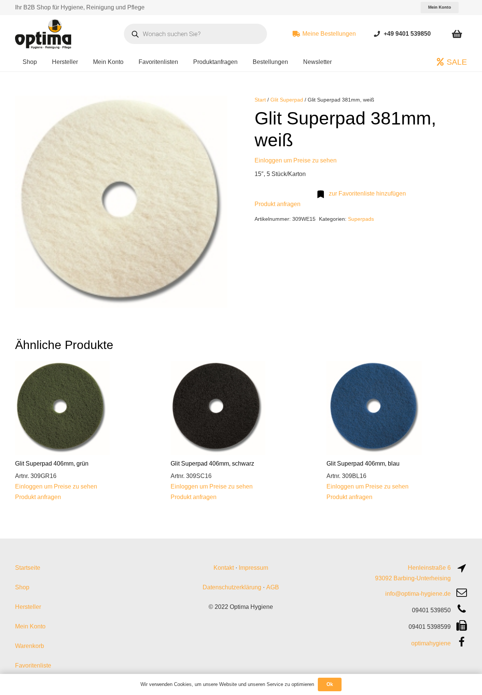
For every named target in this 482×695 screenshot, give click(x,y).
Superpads (361, 219)
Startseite (27, 567)
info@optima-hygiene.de (418, 593)
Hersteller (28, 607)
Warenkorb (29, 646)
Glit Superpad (286, 100)
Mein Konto (30, 626)
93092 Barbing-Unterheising (413, 578)
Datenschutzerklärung (232, 587)
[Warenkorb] (457, 34)
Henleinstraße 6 (429, 567)
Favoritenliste (33, 665)
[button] (215, 108)
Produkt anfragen (277, 204)
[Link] (377, 33)
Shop (22, 587)
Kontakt (224, 567)
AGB (272, 587)
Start (260, 100)
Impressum (253, 567)
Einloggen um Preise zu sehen (296, 160)
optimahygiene (431, 643)
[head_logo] (44, 34)
